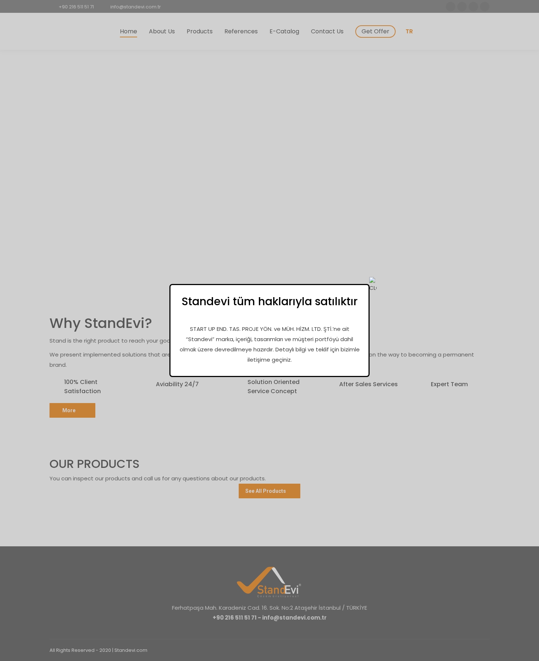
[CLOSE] (373, 285)
